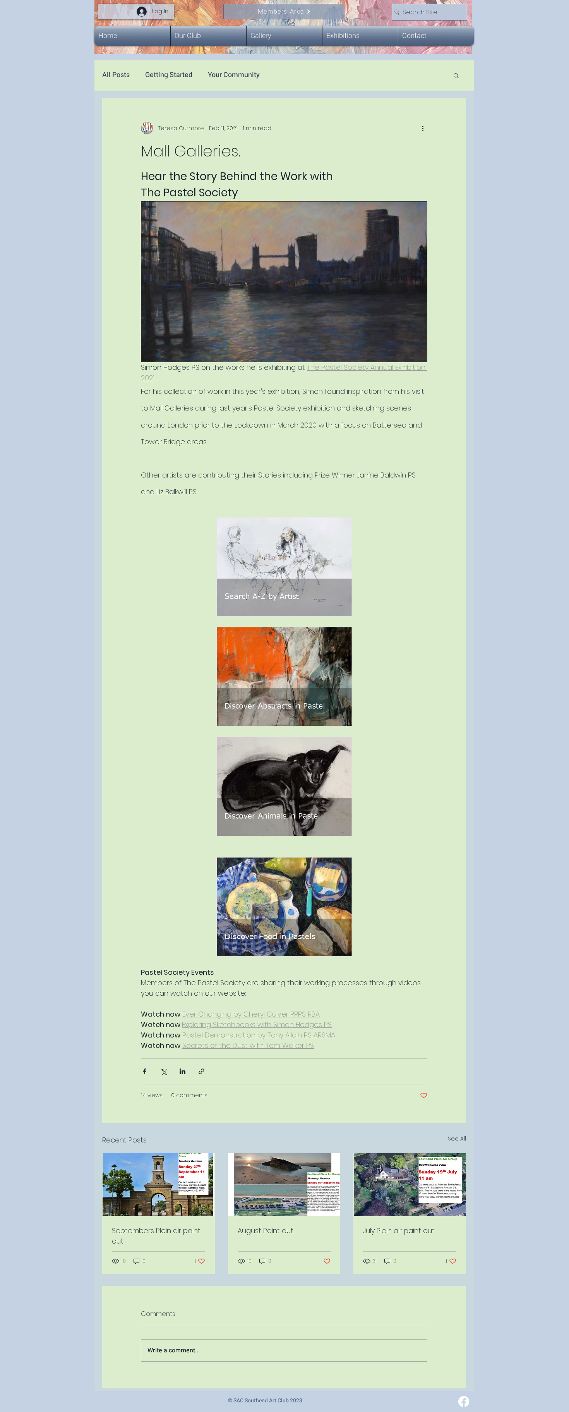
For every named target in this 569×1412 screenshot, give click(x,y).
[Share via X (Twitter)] (163, 1071)
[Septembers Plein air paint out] (158, 1184)
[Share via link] (201, 1071)
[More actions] (422, 128)
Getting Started (168, 75)
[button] (456, 75)
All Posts (116, 75)
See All (457, 1138)
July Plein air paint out (399, 1230)
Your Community (234, 75)
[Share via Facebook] (144, 1071)
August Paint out (265, 1230)
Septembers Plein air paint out (156, 1236)
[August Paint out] (284, 1184)
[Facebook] (463, 1401)
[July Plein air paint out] (410, 1184)
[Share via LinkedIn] (182, 1071)
